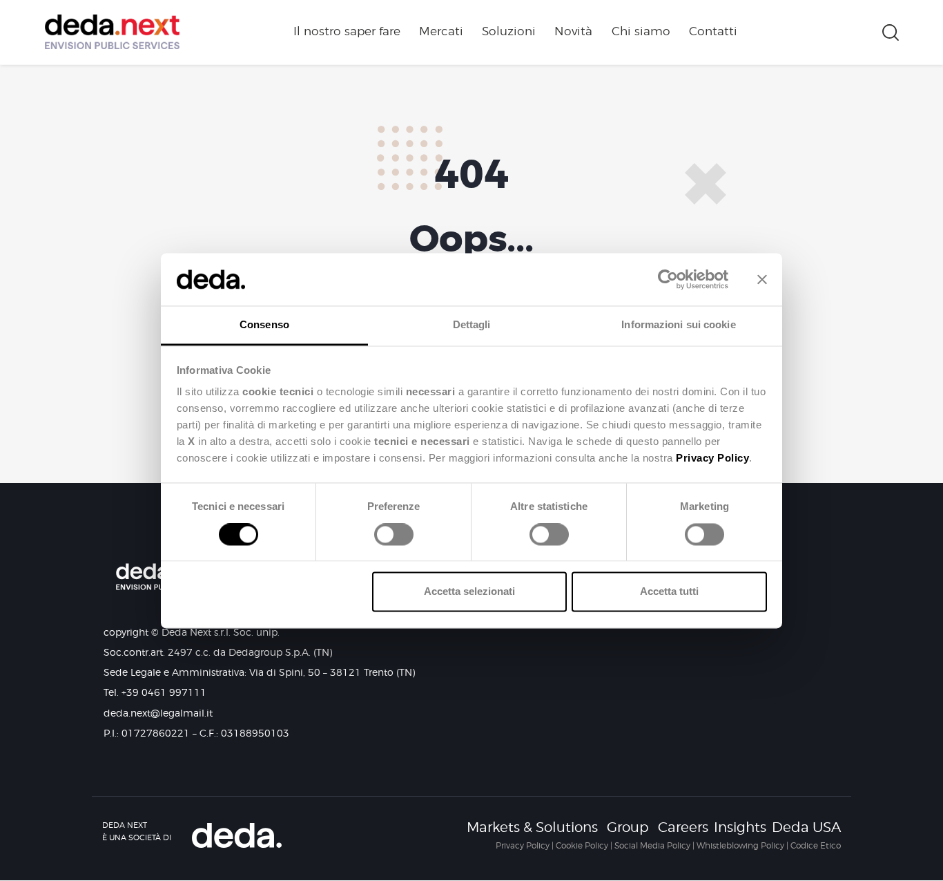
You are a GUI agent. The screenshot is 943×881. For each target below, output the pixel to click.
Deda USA (806, 827)
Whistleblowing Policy (740, 845)
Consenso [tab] (264, 325)
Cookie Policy (582, 845)
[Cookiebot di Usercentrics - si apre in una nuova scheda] (667, 279)
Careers (683, 827)
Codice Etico (815, 845)
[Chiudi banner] (762, 279)
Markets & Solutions (532, 827)
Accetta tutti (669, 592)
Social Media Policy (652, 845)
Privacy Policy (523, 845)
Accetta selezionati (469, 592)
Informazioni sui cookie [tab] (678, 325)
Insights (740, 827)
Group (628, 827)
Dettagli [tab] (472, 325)
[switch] (390, 539)
